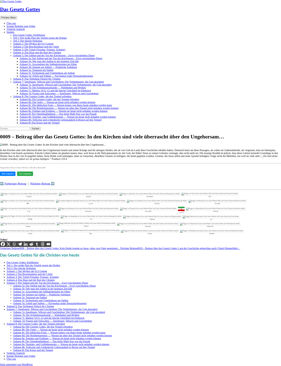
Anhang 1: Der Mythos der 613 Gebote (33, 43)
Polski (30, 233)
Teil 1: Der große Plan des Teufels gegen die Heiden (40, 38)
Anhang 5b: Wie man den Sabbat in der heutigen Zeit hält (49, 61)
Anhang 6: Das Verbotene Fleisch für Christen (36, 78)
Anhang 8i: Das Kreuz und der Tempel (40, 122)
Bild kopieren (8, 174)
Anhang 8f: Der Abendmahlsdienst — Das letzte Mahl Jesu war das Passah (58, 114)
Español (29, 196)
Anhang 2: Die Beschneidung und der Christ (36, 46)
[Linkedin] (25, 244)
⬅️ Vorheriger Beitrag (13, 183)
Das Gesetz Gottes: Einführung (29, 35)
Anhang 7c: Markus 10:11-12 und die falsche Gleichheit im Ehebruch (55, 90)
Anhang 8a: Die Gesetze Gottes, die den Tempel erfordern (49, 99)
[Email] (48, 244)
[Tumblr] (37, 244)
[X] (8, 244)
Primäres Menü (8, 17)
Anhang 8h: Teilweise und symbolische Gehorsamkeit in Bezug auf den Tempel (60, 119)
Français (157, 203)
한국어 (86, 226)
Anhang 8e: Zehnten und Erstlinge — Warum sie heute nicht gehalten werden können (63, 111)
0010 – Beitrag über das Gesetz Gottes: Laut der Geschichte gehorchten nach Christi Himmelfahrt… (180, 248)
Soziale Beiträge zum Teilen (21, 26)
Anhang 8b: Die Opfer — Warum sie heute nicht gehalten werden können (57, 102)
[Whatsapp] (14, 244)
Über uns (11, 23)
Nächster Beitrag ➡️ (42, 183)
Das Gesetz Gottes (20, 9)
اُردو (211, 219)
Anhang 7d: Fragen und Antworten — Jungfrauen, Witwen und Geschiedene (59, 93)
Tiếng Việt (210, 226)
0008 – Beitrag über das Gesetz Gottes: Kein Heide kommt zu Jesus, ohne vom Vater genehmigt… (60, 248)
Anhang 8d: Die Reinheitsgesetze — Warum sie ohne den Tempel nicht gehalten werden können (69, 108)
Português (150, 196)
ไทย (90, 233)
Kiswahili (148, 211)
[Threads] (43, 244)
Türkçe (150, 233)
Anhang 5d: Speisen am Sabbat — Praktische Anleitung (48, 67)
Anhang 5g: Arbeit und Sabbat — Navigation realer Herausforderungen (56, 76)
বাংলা (91, 219)
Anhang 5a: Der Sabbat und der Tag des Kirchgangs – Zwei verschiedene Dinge (61, 58)
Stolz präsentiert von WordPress (16, 364)
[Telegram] (20, 244)
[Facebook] (3, 244)
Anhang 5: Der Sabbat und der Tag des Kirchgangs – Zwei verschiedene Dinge (54, 55)
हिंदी (28, 203)
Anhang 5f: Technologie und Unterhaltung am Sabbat (47, 73)
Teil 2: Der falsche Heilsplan (27, 40)
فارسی (181, 212)
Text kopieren (25, 174)
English (88, 196)
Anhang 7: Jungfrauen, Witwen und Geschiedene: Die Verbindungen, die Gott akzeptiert (58, 81)
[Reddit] (31, 244)
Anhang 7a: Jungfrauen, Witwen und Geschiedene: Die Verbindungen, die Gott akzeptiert (66, 84)
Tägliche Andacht (16, 29)
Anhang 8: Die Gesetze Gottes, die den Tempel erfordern (42, 96)
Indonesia (88, 211)
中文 (209, 196)
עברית (28, 211)
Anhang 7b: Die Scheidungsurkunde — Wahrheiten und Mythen (53, 87)
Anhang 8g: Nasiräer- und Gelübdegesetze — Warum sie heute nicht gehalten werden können (68, 117)
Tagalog (152, 219)
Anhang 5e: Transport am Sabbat (36, 70)
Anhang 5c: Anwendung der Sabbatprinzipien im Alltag (48, 64)
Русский (217, 203)
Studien (10, 32)
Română (211, 233)
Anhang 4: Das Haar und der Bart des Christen (37, 52)
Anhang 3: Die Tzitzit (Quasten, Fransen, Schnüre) (39, 49)
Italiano (28, 226)
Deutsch (215, 211)
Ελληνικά (148, 226)
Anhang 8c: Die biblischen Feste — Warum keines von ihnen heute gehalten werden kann (66, 105)
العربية (91, 203)
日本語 (30, 219)
